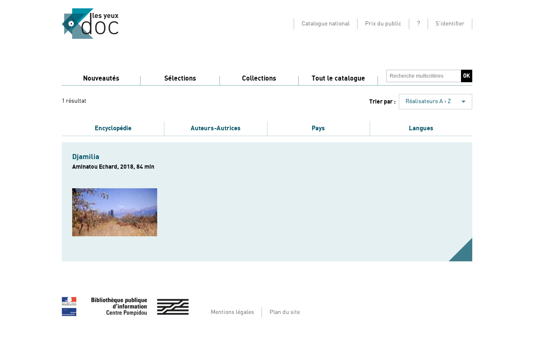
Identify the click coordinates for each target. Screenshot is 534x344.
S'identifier (450, 24)
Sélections (180, 78)
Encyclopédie (113, 128)
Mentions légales (232, 312)
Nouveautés (101, 78)
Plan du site (285, 312)
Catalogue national (326, 24)
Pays (318, 128)
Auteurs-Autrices (216, 128)
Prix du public (383, 24)
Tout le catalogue (338, 78)
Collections (259, 78)
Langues (421, 128)
